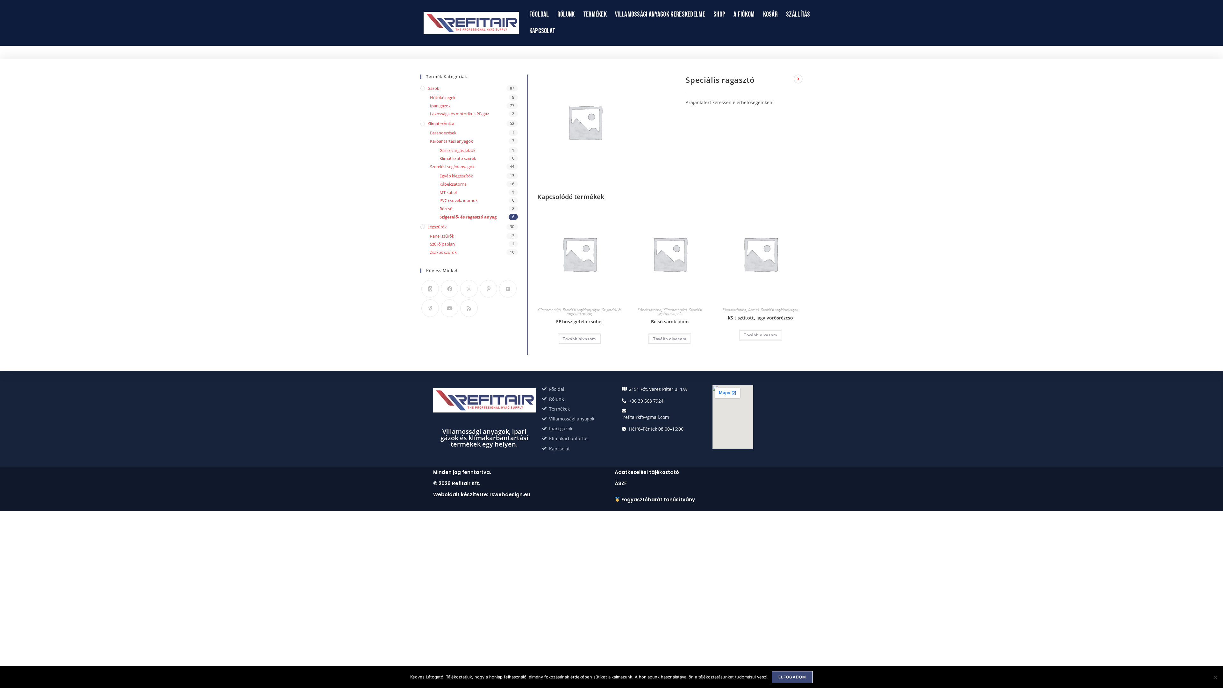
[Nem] (1215, 677)
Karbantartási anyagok (451, 141)
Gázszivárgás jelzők (458, 150)
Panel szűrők (442, 236)
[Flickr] (508, 288)
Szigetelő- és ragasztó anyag (468, 217)
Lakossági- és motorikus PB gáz (459, 114)
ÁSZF (621, 483)
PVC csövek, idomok (459, 200)
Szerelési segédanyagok (581, 309)
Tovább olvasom (579, 338)
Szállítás (798, 14)
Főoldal (539, 14)
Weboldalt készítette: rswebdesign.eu (481, 494)
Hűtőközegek (442, 97)
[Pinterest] (488, 288)
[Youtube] (449, 308)
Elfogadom (792, 677)
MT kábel (448, 192)
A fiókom (744, 14)
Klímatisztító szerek (458, 158)
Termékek (595, 14)
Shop (719, 14)
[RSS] (469, 308)
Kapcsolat (542, 31)
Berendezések (443, 133)
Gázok (433, 88)
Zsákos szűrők (443, 252)
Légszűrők (437, 227)
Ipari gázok (440, 106)
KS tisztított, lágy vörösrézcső (760, 318)
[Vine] (430, 308)
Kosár (770, 14)
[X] (430, 288)
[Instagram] (469, 288)
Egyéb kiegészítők (456, 176)
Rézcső (753, 309)
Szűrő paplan (442, 244)
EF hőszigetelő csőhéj (579, 322)
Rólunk (566, 14)
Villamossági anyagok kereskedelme (660, 14)
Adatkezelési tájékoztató (647, 472)
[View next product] (798, 79)
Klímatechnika (549, 309)
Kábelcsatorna (650, 309)
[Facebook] (449, 288)
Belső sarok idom (670, 322)
